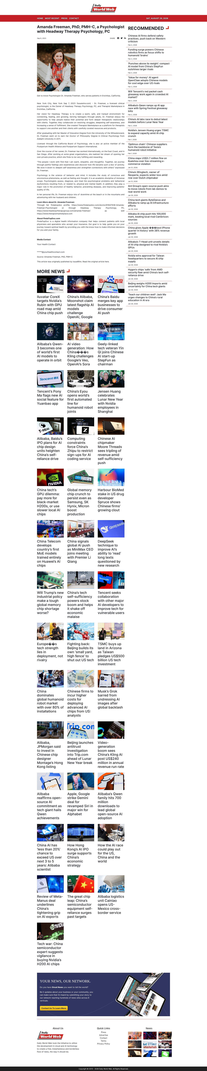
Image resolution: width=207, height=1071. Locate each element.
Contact (103, 1038)
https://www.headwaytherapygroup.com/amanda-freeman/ (63, 211)
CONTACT (74, 18)
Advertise (103, 1035)
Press (103, 1032)
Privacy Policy (103, 1043)
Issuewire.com (83, 103)
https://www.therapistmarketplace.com (54, 213)
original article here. (100, 261)
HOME (40, 18)
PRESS (64, 18)
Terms (103, 1041)
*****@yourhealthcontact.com (51, 252)
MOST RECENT (52, 18)
